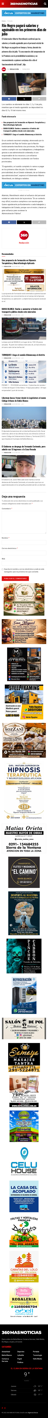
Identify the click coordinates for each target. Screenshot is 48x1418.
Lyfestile (20, 1355)
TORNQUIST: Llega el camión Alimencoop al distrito (22, 134)
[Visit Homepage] (24, 4)
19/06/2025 (26, 69)
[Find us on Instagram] (5, 1408)
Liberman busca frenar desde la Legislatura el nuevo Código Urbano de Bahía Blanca (24, 399)
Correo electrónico (10, 548)
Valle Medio (37, 1359)
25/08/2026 (16, 266)
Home (4, 21)
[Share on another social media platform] (39, 99)
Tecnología (37, 1355)
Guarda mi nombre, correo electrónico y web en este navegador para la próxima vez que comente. (24, 570)
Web (3, 559)
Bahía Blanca (7, 1355)
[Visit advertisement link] (24, 15)
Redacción (14, 69)
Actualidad (6, 1351)
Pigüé (19, 1359)
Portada (9, 21)
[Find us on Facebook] (2, 1408)
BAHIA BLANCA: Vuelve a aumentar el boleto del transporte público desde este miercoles (21, 129)
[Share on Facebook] (9, 99)
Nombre (6, 538)
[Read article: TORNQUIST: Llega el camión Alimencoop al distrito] (24, 372)
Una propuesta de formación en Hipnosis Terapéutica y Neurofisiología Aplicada (24, 123)
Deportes (20, 1351)
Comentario (7, 508)
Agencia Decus (33, 1413)
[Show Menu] (3, 4)
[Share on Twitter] (24, 99)
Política (20, 1362)
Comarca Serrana (5, 1360)
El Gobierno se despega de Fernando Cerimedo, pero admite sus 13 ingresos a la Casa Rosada (23, 448)
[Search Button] (45, 4)
